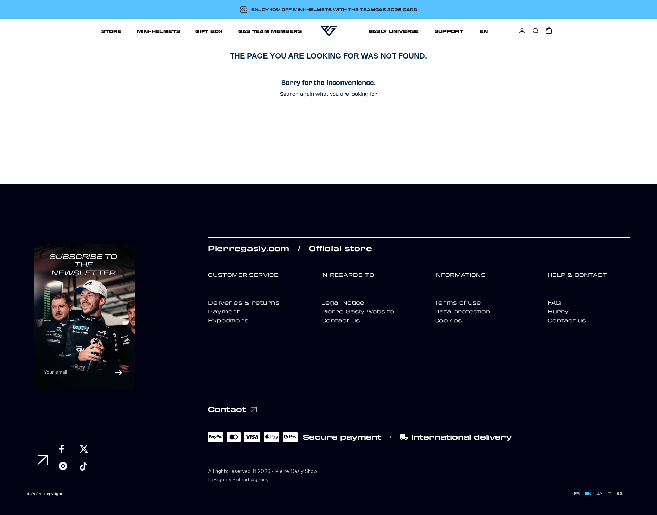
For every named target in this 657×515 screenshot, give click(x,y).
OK (119, 372)
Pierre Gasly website (357, 311)
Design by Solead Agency (238, 480)
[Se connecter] (522, 30)
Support (449, 31)
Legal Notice (342, 302)
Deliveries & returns (244, 302)
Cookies (448, 320)
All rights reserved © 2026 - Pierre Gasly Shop (262, 471)
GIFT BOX (209, 31)
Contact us (340, 320)
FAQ (554, 302)
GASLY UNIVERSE (394, 31)
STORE (111, 31)
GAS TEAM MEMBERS (270, 31)
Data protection (462, 311)
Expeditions (228, 320)
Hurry (558, 311)
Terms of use (457, 302)
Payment (224, 311)
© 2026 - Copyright (44, 493)
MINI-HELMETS (158, 31)
